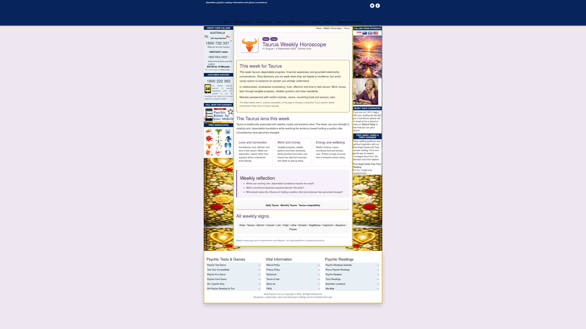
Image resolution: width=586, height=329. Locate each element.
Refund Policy (368, 124)
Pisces (293, 229)
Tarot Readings (333, 279)
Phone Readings (264, 22)
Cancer (270, 225)
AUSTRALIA (217, 33)
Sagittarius (314, 225)
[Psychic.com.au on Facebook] (377, 5)
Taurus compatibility (309, 205)
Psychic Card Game (216, 279)
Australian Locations (335, 283)
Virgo (286, 225)
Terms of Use (224, 70)
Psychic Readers (334, 274)
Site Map (330, 288)
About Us (270, 283)
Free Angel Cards (362, 163)
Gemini (260, 225)
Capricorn (328, 225)
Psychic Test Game (216, 264)
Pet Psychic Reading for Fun (221, 288)
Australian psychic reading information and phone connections (236, 2)
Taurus (250, 225)
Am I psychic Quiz (215, 283)
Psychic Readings (242, 22)
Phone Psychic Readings (338, 269)
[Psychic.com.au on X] (372, 5)
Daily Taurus (272, 205)
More (327, 22)
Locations (315, 22)
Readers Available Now (350, 22)
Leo (279, 225)
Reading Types (297, 22)
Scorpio (302, 225)
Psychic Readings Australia (339, 264)
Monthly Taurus (289, 205)
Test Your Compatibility (218, 269)
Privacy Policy (273, 269)
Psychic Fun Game (216, 274)
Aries (242, 225)
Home (227, 22)
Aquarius (340, 225)
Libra (293, 225)
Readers (281, 22)
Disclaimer (271, 274)
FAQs (269, 288)
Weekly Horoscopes (332, 28)
